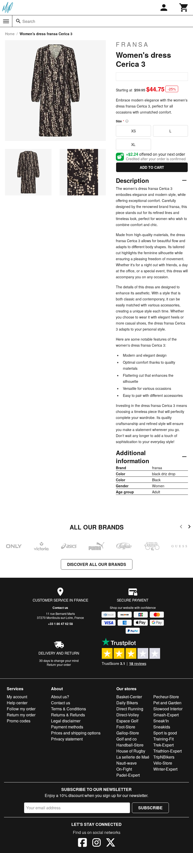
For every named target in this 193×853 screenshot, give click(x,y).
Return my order (21, 715)
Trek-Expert (163, 745)
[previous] (181, 527)
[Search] (18, 21)
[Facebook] (82, 843)
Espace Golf (127, 721)
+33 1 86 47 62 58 (60, 623)
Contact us (60, 608)
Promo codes (18, 721)
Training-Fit (163, 739)
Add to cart (152, 167)
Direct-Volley (127, 715)
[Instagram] (96, 843)
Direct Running (129, 709)
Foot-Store (125, 727)
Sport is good (165, 733)
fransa (132, 44)
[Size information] (127, 121)
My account (17, 697)
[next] (189, 527)
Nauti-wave (126, 763)
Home (10, 33)
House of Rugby (130, 751)
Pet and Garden (167, 703)
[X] (111, 843)
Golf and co (126, 739)
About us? (60, 697)
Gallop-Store (127, 733)
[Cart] (184, 8)
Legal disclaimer (65, 721)
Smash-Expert (166, 715)
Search (28, 21)
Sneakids (161, 727)
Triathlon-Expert (167, 751)
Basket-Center (129, 697)
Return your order (59, 664)
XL (133, 144)
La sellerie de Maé (132, 757)
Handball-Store (129, 745)
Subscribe (150, 808)
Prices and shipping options (76, 733)
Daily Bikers (127, 703)
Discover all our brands (96, 564)
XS (133, 130)
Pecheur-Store (166, 697)
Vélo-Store (162, 763)
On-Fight (124, 769)
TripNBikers (163, 757)
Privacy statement (67, 739)
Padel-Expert (128, 775)
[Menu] (6, 21)
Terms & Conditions (68, 709)
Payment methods (67, 727)
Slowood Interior (167, 709)
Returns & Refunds (68, 715)
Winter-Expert (165, 769)
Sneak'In (161, 721)
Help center (17, 703)
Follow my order (21, 709)
